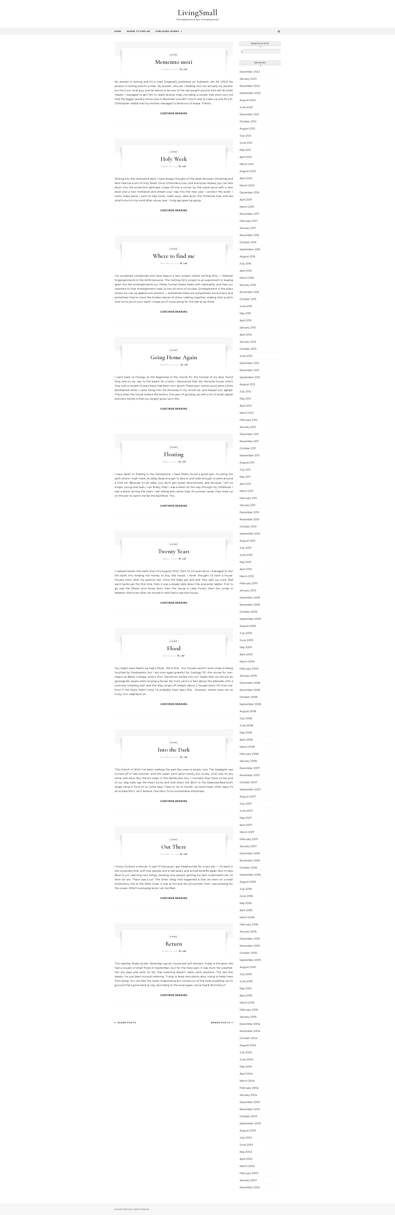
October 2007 (248, 782)
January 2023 (248, 78)
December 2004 (250, 1024)
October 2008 (248, 697)
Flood (174, 648)
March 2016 (247, 277)
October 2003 (248, 1116)
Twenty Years (174, 551)
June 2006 (246, 896)
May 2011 (245, 476)
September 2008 (250, 704)
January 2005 (248, 1016)
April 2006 (246, 910)
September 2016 (250, 249)
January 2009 (248, 675)
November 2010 (249, 519)
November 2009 (250, 604)
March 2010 (247, 576)
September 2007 (250, 789)
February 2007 (249, 839)
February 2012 (249, 419)
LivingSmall (197, 12)
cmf (185, 69)
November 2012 (249, 370)
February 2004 (249, 1087)
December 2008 (250, 682)
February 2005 (249, 1009)
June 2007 (246, 810)
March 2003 (247, 1166)
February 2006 (249, 924)
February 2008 (249, 753)
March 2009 (247, 661)
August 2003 (248, 1130)
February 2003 (249, 1173)
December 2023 (250, 71)
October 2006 (248, 867)
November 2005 (250, 945)
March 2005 (247, 1002)
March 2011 (246, 491)
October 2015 (248, 299)
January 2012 (248, 427)
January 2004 (248, 1095)
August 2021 (247, 128)
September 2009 (250, 618)
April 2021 (246, 157)
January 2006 (248, 931)
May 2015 (245, 313)
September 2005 (250, 960)
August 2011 (247, 462)
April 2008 (246, 739)
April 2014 (246, 334)
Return (173, 943)
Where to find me (174, 256)
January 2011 (247, 505)
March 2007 (247, 832)
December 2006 (250, 853)
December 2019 (249, 192)
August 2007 (248, 796)
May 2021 (245, 149)
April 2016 (246, 270)
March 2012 (247, 412)
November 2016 (249, 235)
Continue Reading (173, 113)
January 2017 (248, 228)
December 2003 (250, 1102)
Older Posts (126, 1022)
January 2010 (248, 590)
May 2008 (246, 732)
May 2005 (246, 988)
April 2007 (246, 825)
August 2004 (248, 1045)
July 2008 (246, 718)
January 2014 (248, 341)
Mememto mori (173, 62)
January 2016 (248, 284)
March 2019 (247, 206)
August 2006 (248, 881)
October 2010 (248, 526)
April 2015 (246, 320)
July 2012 (245, 391)
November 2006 (250, 860)
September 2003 (250, 1123)
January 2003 (248, 1180)
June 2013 (246, 356)
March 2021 (247, 164)
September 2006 (250, 874)
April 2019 (246, 199)
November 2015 (249, 292)
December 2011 (249, 434)
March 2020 (247, 185)
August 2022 (248, 100)
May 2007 (246, 817)
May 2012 (245, 398)
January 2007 (248, 846)
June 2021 (246, 142)
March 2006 (247, 917)
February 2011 (248, 498)
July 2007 (246, 803)
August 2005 (248, 967)
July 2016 (245, 263)
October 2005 (248, 952)
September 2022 (250, 93)
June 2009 (246, 640)
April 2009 (246, 654)
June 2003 (246, 1144)
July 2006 (246, 888)
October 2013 (248, 348)
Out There (173, 846)
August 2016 (247, 256)
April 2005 (246, 995)
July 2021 (245, 135)
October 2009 (248, 611)
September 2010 (250, 533)
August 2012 (247, 384)
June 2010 (246, 555)
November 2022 (250, 86)
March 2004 (247, 1080)
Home (117, 31)
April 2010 (246, 569)
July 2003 (246, 1137)
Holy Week (174, 159)
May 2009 (246, 647)
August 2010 (247, 540)
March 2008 (247, 746)
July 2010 (245, 547)
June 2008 (246, 725)
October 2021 (248, 121)
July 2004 (246, 1052)
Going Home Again (173, 357)
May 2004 (246, 1066)
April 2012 (246, 405)
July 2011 (245, 469)
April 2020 (246, 178)
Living (174, 55)
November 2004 (250, 1031)
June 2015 (246, 306)
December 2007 (250, 768)
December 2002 (250, 1187)
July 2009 (246, 633)
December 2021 (249, 114)
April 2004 (246, 1073)
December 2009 (250, 597)
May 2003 (246, 1151)
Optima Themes (141, 1209)
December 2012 (249, 363)
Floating (174, 454)
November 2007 (250, 775)
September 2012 (250, 377)
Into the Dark (174, 749)
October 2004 (249, 1038)
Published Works (167, 31)
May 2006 (246, 903)
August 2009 (248, 626)
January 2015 (248, 327)
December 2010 (249, 512)
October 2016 (248, 242)
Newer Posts (221, 1022)
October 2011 (248, 448)
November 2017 (249, 213)
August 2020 (248, 171)
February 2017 (249, 221)
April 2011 (245, 483)
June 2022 (246, 107)
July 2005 (246, 974)
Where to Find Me (138, 31)
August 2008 (248, 711)
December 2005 (250, 938)
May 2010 (245, 562)
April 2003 (246, 1159)
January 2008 (248, 761)
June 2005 (246, 981)
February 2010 (249, 583)
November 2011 (249, 441)
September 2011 (250, 455)
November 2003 (250, 1109)
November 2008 (250, 690)
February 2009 (249, 668)
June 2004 (246, 1059)
